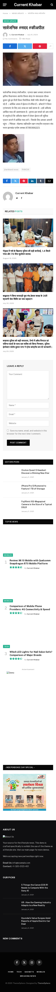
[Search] (51, 4)
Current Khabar (17, 35)
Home (10, 972)
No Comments (11, 39)
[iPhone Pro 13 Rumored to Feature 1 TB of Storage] (11, 489)
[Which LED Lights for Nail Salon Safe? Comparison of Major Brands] (28, 634)
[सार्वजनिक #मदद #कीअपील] (28, 69)
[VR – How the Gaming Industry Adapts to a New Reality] (11, 906)
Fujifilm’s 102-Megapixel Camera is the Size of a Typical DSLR (36, 504)
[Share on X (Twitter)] (25, 46)
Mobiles (8, 555)
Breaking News (28, 976)
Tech (6, 646)
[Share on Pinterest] (40, 46)
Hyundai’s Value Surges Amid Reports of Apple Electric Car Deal (35, 921)
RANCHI (25, 169)
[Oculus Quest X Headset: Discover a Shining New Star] (11, 473)
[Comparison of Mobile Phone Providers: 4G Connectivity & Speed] (28, 588)
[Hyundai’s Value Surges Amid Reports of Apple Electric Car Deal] (11, 921)
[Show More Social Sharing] (50, 46)
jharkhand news (11, 169)
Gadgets (29, 972)
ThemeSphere (44, 983)
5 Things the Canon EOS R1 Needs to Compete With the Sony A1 (34, 888)
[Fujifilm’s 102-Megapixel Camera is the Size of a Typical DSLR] (11, 505)
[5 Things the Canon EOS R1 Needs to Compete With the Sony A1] (11, 888)
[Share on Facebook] (10, 46)
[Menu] (5, 4)
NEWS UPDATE (10, 21)
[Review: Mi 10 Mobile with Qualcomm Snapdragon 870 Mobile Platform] (28, 542)
